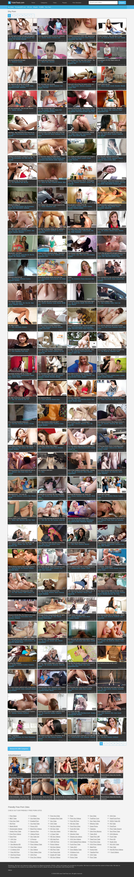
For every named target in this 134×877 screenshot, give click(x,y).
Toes (88, 423)
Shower (85, 592)
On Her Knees (86, 61)
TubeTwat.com (17, 2)
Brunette (23, 39)
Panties (109, 158)
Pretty (72, 232)
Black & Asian (108, 159)
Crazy (116, 399)
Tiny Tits (27, 303)
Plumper (54, 37)
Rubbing (100, 449)
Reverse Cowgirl (80, 520)
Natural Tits (108, 208)
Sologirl (106, 110)
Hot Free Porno (15, 855)
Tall (29, 158)
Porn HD (112, 839)
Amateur (70, 256)
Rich (29, 520)
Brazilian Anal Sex (108, 593)
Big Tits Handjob (16, 37)
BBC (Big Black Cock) (84, 713)
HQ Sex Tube (54, 829)
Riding (79, 158)
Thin (102, 496)
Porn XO (13, 842)
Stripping (76, 182)
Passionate (101, 208)
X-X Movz (33, 816)
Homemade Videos (16, 829)
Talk (75, 471)
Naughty (83, 135)
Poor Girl (54, 327)
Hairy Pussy (78, 640)
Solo (110, 110)
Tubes (55, 2)
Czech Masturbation (77, 327)
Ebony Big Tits (16, 568)
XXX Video (73, 855)
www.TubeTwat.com (65, 873)
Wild (17, 520)
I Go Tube (33, 847)
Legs (49, 689)
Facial (54, 303)
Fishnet (70, 449)
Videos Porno (34, 834)
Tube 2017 (73, 847)
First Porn (113, 826)
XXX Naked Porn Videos (78, 842)
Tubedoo (93, 829)
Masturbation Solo (103, 111)
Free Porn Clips (75, 826)
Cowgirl (84, 158)
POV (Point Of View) (49, 111)
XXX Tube (53, 823)
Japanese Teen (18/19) (48, 375)
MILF (69, 497)
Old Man (19, 110)
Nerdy (39, 135)
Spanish (10, 449)
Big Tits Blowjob (26, 37)
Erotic (10, 376)
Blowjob (40, 87)
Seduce (117, 640)
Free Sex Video (55, 831)
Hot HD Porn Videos (116, 849)
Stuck (73, 423)
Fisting (88, 568)
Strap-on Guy (113, 447)
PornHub (40, 499)
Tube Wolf (101, 137)
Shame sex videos (76, 836)
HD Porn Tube (55, 849)
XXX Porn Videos (95, 844)
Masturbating (15, 278)
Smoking (16, 449)
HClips (70, 89)
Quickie (105, 449)
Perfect (23, 256)
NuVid (40, 185)
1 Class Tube (54, 834)
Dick (75, 63)
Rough (112, 37)
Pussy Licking (47, 618)
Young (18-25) (54, 278)
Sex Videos (34, 849)
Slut (32, 158)
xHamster (100, 40)
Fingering (54, 182)
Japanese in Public (13, 87)
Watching (60, 159)
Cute (59, 37)
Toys (77, 39)
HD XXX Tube (114, 844)
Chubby (70, 159)
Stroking (52, 110)
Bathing (40, 714)
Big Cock (45, 87)
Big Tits (26, 182)
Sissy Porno (94, 826)
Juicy (121, 616)
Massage (89, 521)
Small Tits (106, 37)
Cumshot (100, 280)
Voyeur (23, 85)
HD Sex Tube (74, 823)
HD (14, 39)
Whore (14, 520)
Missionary (83, 521)
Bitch (43, 471)
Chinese (10, 473)
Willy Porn (73, 831)
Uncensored (71, 39)
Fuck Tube (113, 836)
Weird (87, 37)
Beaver (52, 690)
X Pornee (33, 839)
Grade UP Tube (55, 855)
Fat (58, 230)
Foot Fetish (46, 328)
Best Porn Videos (36, 829)
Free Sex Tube (14, 821)
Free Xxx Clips (55, 816)
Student (49, 37)
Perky (33, 520)
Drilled (64, 278)
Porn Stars (13, 816)
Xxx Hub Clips (35, 818)
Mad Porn (93, 847)
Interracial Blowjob (47, 158)
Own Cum (88, 278)
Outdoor (70, 352)
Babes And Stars (43, 113)
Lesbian (84, 206)
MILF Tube (13, 818)
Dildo (102, 545)
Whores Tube (94, 823)
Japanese (23, 87)
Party (112, 520)
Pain (80, 61)
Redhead (57, 134)
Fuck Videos (115, 852)
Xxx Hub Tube (35, 823)
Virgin (73, 61)
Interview (51, 61)
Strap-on (120, 447)
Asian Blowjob (49, 159)
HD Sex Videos (55, 836)
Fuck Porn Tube (75, 844)
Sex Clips (93, 816)
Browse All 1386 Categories (19, 749)
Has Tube (113, 847)
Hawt (116, 303)
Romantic (48, 327)
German (33, 689)
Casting (123, 37)
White (73, 134)
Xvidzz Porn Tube (15, 831)
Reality (27, 85)
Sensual (40, 618)
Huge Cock (101, 618)
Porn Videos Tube (36, 844)
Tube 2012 (93, 834)
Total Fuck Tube (95, 839)
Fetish (59, 689)
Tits (102, 37)
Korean (73, 254)
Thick (118, 593)
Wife (13, 327)
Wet (72, 399)
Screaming (77, 278)
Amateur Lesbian (78, 208)
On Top (61, 351)
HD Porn (12, 823)
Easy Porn (13, 836)
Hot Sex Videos (55, 826)
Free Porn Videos (15, 834)
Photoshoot (32, 737)
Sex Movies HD (15, 844)
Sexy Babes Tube (76, 849)
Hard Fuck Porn (115, 818)
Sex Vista (53, 821)
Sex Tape (104, 737)
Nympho (109, 737)
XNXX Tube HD (115, 821)
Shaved (111, 230)
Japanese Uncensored (77, 37)
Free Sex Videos (35, 857)
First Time (31, 134)
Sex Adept (11, 7)
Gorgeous (11, 618)
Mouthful (90, 471)
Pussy (56, 110)
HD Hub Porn (54, 839)
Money (10, 738)
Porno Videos (14, 857)
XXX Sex (13, 839)
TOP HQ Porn (54, 842)
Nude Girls (113, 842)
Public (31, 85)
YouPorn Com (94, 818)
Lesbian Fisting (115, 375)
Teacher (44, 37)
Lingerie (79, 206)
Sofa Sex (74, 158)
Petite (13, 303)
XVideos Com (74, 852)
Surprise (50, 351)
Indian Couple (86, 230)
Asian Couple (75, 85)
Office (85, 471)
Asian (74, 87)
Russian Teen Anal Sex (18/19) (110, 182)
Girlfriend (26, 208)
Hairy (49, 182)
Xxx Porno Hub (55, 852)
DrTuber (10, 40)
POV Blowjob (71, 111)
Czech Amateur (114, 254)
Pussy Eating (24, 616)
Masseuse (49, 206)
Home (33, 2)
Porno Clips (34, 842)
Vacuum (91, 37)
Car (119, 303)
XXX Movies (114, 834)
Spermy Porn (34, 831)
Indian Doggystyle (76, 230)
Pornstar (10, 159)
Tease (43, 327)
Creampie (88, 85)
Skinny (43, 61)
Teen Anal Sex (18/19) (24, 230)
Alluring (74, 304)
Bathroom (11, 280)
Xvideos (70, 40)
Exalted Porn (34, 821)
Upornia (10, 65)
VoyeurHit (100, 306)
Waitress (14, 544)
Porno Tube (74, 857)
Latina (75, 352)
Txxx (39, 40)
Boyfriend (26, 713)
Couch (61, 230)
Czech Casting (16, 375)
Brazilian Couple (115, 592)
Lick (116, 520)
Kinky (99, 232)
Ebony (16, 569)
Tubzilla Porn (94, 852)
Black (114, 159)
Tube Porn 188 (95, 836)
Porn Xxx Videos (75, 818)
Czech (14, 376)
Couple (70, 87)
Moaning (70, 63)
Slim (69, 232)
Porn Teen (48, 7)
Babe (64, 182)
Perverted (78, 232)
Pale (80, 39)
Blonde (60, 182)
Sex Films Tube (115, 831)
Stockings (17, 182)
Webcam (82, 85)
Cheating (20, 713)
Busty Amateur (12, 690)
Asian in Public (16, 85)
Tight (76, 61)
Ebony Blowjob (57, 158)
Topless (106, 447)
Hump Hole (93, 849)
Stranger (106, 423)
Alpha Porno (11, 619)
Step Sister (19, 303)
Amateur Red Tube (56, 818)
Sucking (46, 110)
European (120, 520)
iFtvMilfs (41, 7)
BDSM (63, 303)
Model (32, 375)
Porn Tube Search (116, 829)
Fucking (20, 61)
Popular (64, 2)
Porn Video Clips (35, 852)
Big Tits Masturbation (18, 206)
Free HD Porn (15, 852)
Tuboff (99, 209)
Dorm (26, 471)
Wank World (14, 826)
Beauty (54, 399)
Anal (39, 304)
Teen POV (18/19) (76, 110)
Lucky (43, 399)
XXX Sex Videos (75, 839)
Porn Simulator (77, 2)
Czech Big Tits (25, 254)
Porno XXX (34, 826)
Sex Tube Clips (95, 821)
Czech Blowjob (16, 254)
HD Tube (113, 823)
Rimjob (75, 400)
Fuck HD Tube (74, 829)
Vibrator (19, 544)
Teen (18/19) (45, 85)
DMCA (10, 870)
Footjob (40, 328)
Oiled (24, 592)
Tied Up (44, 303)
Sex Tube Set (34, 836)
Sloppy (111, 568)
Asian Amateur (91, 254)
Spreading (83, 182)
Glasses (118, 278)
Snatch (21, 304)
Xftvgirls (35, 7)
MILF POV (91, 111)
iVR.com (29, 7)
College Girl (41, 232)
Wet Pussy (15, 447)
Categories (44, 2)
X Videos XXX (15, 849)
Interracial (11, 569)
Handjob (18, 39)
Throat (31, 447)
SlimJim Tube (74, 834)
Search (122, 2)
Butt (22, 182)
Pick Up (115, 496)
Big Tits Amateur (16, 158)
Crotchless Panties (43, 690)
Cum (46, 256)
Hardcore (14, 61)
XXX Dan (100, 282)
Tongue (24, 447)
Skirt (102, 303)
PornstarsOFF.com (20, 7)
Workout (77, 423)
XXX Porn (33, 855)
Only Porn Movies (95, 831)
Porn (71, 816)
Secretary (56, 496)
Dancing (100, 521)
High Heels (18, 327)
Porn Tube (93, 857)
